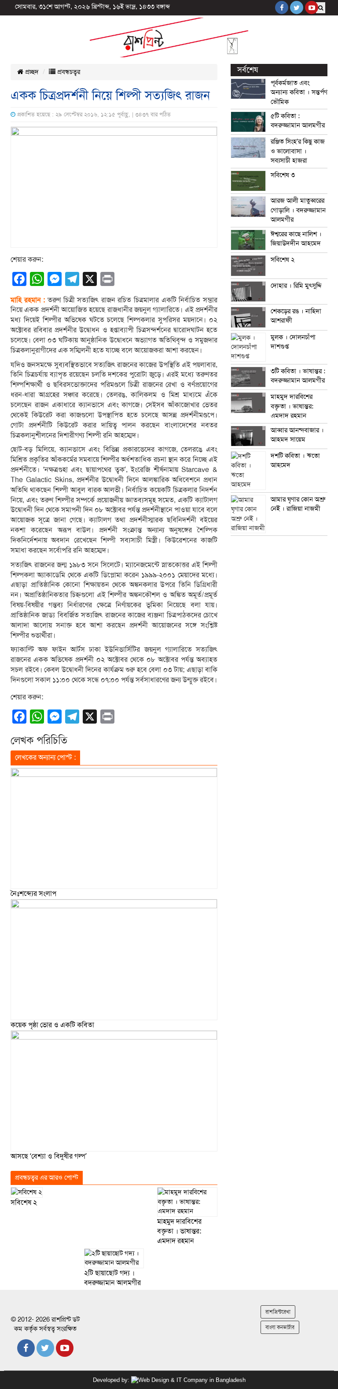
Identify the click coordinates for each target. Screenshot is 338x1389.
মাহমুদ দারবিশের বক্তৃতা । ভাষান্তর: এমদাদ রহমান (179, 1231)
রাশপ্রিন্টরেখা (277, 1312)
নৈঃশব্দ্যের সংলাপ (33, 893)
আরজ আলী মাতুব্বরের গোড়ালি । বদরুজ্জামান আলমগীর (298, 210)
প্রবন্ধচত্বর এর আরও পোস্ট (46, 1177)
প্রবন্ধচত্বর (67, 72)
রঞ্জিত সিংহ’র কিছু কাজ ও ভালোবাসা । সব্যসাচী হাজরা (298, 150)
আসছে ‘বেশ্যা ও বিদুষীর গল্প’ (49, 1156)
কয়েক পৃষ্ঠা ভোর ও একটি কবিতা (52, 1025)
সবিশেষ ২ (24, 1202)
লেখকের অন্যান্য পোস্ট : (45, 757)
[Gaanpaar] (188, 1380)
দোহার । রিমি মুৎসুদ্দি (296, 286)
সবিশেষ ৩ (283, 175)
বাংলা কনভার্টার (279, 1327)
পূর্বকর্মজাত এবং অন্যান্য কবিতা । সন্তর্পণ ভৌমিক (299, 92)
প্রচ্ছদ (31, 72)
